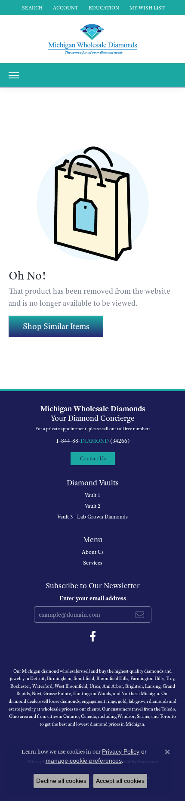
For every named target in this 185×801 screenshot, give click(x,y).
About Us (93, 552)
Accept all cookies (120, 780)
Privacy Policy (120, 751)
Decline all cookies (61, 780)
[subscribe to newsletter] (140, 614)
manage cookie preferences (84, 760)
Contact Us (93, 458)
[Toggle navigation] (14, 75)
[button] (31, 7)
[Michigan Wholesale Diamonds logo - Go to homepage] (92, 39)
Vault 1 (92, 495)
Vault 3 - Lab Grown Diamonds (92, 516)
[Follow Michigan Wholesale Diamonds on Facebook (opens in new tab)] (92, 636)
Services (92, 562)
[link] (103, 7)
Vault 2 (92, 506)
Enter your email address (92, 598)
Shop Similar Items (56, 326)
